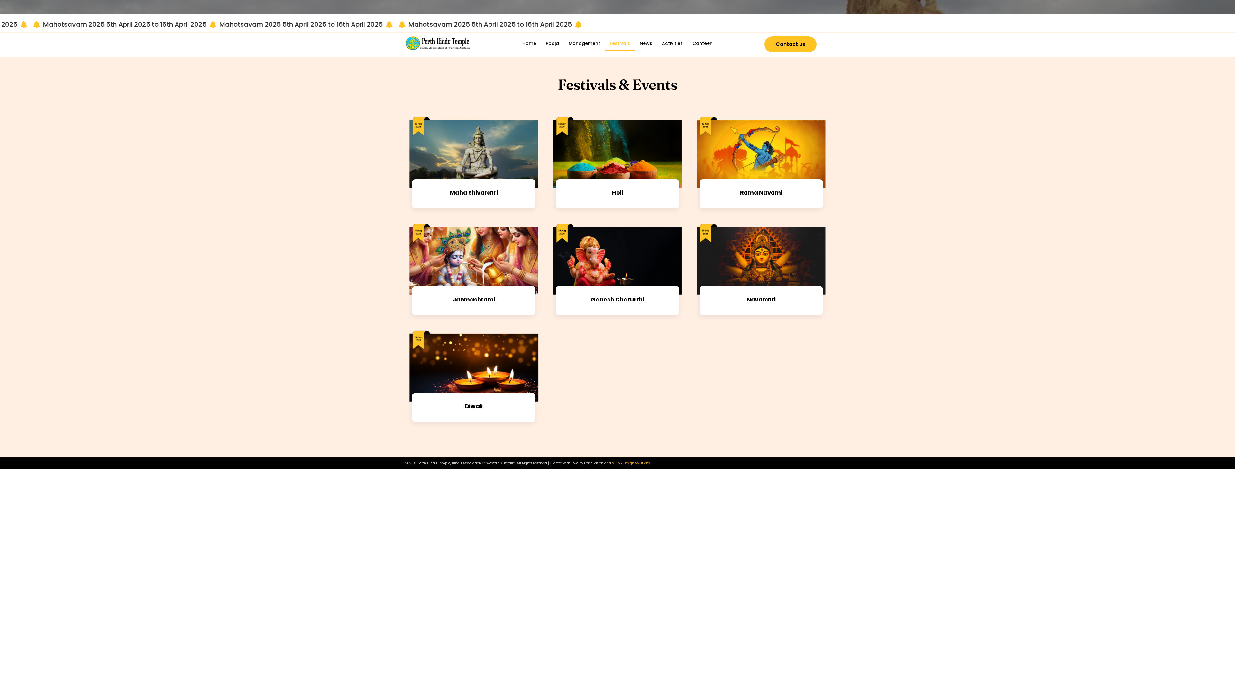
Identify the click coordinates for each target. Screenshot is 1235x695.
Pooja (552, 43)
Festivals (620, 43)
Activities (672, 43)
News (646, 43)
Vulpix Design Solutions (631, 463)
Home (529, 43)
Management (584, 43)
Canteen (702, 43)
